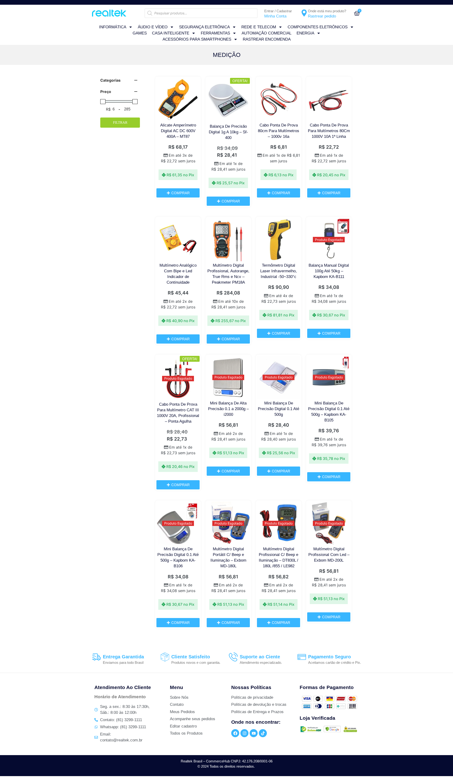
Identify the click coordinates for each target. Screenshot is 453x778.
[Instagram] (244, 733)
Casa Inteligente (170, 33)
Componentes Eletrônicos (318, 27)
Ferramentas (215, 33)
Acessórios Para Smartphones (197, 39)
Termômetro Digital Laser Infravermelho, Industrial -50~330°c (278, 271)
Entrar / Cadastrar (278, 11)
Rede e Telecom (258, 27)
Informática (112, 27)
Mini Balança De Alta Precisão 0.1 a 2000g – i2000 (228, 409)
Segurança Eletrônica (204, 27)
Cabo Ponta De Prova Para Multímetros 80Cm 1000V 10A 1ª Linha (329, 131)
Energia (305, 33)
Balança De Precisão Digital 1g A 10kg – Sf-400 (228, 132)
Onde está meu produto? (327, 11)
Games (140, 33)
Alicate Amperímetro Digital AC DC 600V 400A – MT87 (178, 131)
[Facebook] (235, 733)
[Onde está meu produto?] (304, 13)
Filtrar (120, 122)
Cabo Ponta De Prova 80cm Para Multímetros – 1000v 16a (278, 131)
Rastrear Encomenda (267, 39)
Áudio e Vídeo (153, 27)
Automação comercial (266, 33)
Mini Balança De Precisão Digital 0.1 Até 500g (278, 409)
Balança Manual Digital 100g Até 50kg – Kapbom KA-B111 (329, 271)
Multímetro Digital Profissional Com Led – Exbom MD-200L (328, 555)
